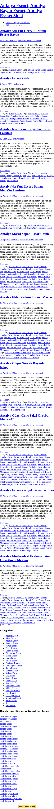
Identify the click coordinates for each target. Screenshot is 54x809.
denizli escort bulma (8, 783)
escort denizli (5, 721)
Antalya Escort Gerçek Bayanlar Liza (27, 490)
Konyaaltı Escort (20, 279)
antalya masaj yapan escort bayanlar (15, 289)
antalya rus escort (37, 620)
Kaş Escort (32, 276)
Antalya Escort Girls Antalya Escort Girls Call (24, 114)
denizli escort (5, 724)
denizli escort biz (7, 801)
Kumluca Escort (14, 281)
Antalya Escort (15, 70)
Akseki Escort (15, 266)
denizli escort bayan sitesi (11, 798)
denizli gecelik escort (9, 749)
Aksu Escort (27, 266)
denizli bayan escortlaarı (10, 771)
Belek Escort (31, 269)
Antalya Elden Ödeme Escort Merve (26, 297)
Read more (5, 67)
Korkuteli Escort (36, 279)
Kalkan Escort (19, 276)
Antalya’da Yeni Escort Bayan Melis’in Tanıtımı (21, 188)
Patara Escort (22, 284)
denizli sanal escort (8, 741)
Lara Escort (27, 281)
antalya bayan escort (37, 70)
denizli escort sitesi (8, 759)
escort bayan (35, 271)
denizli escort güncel (9, 778)
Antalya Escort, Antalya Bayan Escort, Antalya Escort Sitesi (22, 10)
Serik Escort (34, 284)
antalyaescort (19, 40)
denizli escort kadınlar (9, 746)
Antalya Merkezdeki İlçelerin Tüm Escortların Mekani (25, 558)
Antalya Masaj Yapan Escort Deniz (25, 234)
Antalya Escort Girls (15, 78)
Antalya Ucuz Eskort (39, 118)
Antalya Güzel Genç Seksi (32, 477)
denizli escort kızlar (8, 744)
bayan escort (19, 269)
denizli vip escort (7, 763)
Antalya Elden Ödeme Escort (18, 352)
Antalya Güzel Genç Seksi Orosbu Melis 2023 (26, 478)
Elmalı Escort (23, 271)
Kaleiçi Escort (6, 276)
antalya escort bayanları (29, 617)
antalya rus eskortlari (26, 622)
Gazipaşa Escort (14, 274)
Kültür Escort (19, 123)
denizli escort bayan (8, 716)
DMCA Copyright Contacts (18, 22)
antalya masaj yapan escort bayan (32, 286)
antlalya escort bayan (9, 482)
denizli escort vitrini (8, 796)
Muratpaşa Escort (7, 284)
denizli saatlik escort (9, 751)
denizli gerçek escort (9, 793)
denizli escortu (6, 736)
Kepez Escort (6, 123)
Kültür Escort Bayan (15, 25)
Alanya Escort (34, 113)
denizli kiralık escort (9, 754)
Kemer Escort (26, 121)
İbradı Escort (45, 274)
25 (9, 625)
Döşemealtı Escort (8, 271)
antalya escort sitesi (36, 72)
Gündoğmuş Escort (30, 274)
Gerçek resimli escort (9, 121)
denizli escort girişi (8, 776)
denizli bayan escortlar (10, 766)
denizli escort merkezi (9, 773)
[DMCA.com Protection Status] (27, 808)
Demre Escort (44, 269)
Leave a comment (33, 40)
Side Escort (46, 350)
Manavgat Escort (40, 281)
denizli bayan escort (8, 719)
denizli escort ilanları (9, 739)
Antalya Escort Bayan (16, 175)
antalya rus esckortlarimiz (18, 620)
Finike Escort (11, 661)
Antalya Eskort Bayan (19, 118)
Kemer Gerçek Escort (42, 121)
